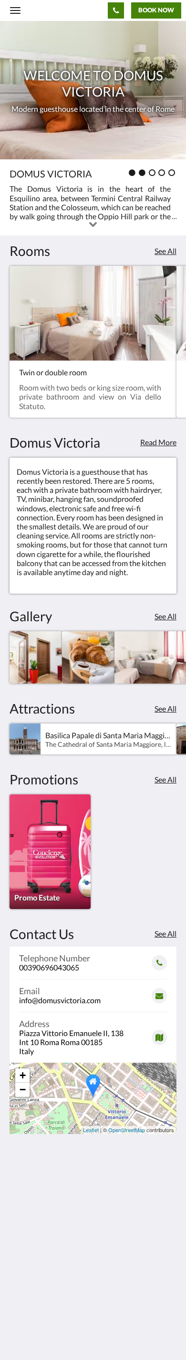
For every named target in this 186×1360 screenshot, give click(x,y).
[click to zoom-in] (36, 657)
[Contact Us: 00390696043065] (116, 10)
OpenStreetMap (126, 1130)
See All (165, 250)
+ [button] (23, 1075)
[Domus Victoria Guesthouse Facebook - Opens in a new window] (19, 1289)
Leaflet (91, 1130)
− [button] (23, 1090)
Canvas (62, 1334)
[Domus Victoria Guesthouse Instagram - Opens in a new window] (45, 1289)
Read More (158, 442)
